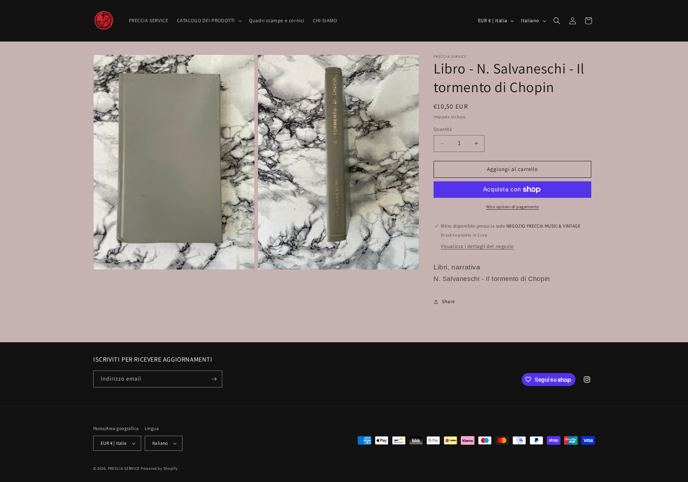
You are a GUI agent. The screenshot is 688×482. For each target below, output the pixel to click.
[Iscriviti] (214, 379)
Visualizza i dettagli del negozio (477, 246)
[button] (209, 20)
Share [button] (448, 301)
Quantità (443, 129)
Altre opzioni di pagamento (512, 206)
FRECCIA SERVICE (124, 468)
